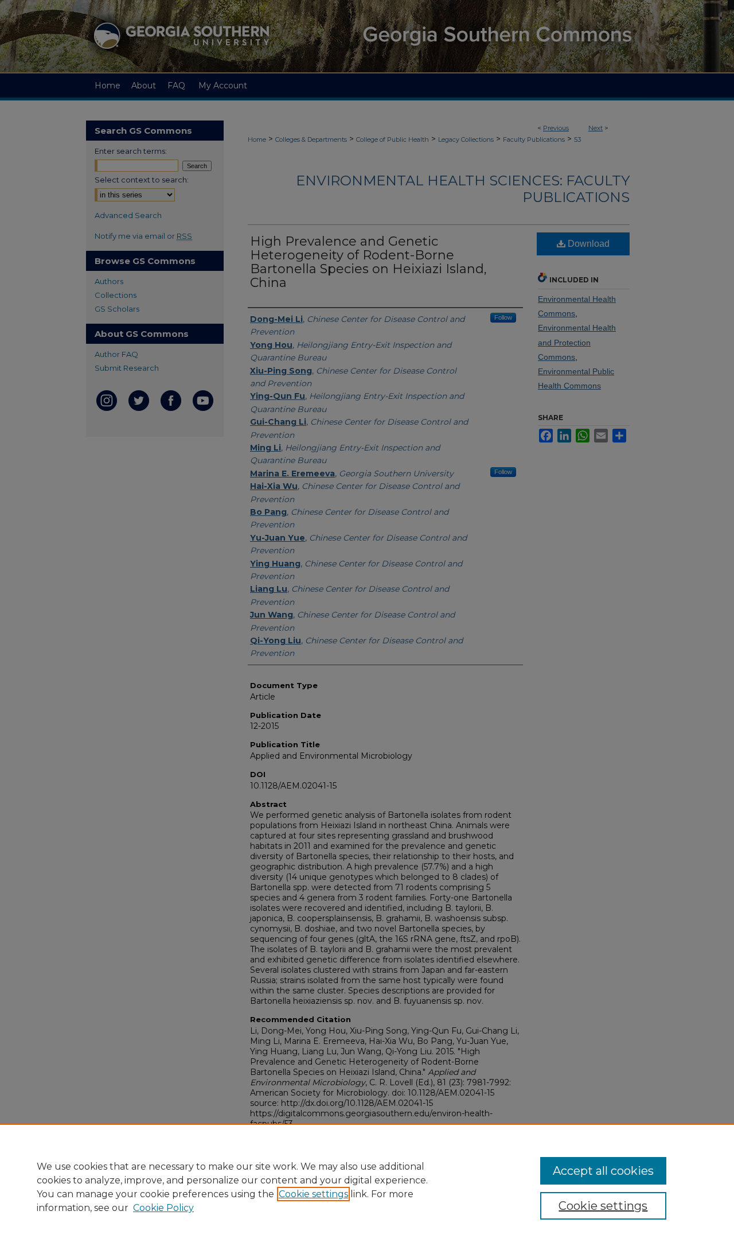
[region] (367, 1187)
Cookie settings (313, 1194)
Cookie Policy (163, 1207)
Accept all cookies (603, 1171)
